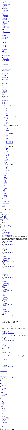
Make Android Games (11, 142)
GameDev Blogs (3, 409)
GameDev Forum (3, 408)
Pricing (2, 389)
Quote (6, 245)
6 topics (5, 243)
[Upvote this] (5, 244)
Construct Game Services (11, 125)
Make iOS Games (11, 143)
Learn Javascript (3, 395)
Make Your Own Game (4, 388)
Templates (6, 91)
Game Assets (3, 407)
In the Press (3, 404)
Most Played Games (8, 69)
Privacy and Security (7, 55)
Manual (6, 49)
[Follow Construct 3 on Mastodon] (4, 422)
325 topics (5, 232)
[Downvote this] (11, 244)
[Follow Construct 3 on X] (3, 420)
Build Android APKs (7, 36)
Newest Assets (7, 95)
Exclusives (5, 97)
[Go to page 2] (4, 222)
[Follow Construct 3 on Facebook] (5, 79)
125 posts (8, 297)
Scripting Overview (7, 32)
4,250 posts (8, 258)
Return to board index (5, 376)
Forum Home (6, 64)
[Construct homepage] (6, 1)
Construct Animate (9, 116)
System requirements (8, 31)
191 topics (5, 332)
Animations (6, 87)
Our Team (3, 403)
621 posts (8, 283)
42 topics (5, 283)
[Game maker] (6, 103)
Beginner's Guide (6, 35)
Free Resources (7, 54)
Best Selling (6, 96)
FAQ (2, 390)
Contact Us (4, 202)
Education (3, 51)
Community (3, 61)
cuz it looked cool (11, 326)
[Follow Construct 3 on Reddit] (4, 419)
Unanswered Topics (4, 205)
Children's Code (3, 426)
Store (2, 80)
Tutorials (5, 45)
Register (3, 102)
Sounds (7, 90)
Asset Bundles (6, 100)
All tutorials (5, 38)
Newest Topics (3, 206)
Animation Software (4, 385)
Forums (4, 184)
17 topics (5, 297)
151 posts (8, 243)
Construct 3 (9, 105)
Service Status (3, 427)
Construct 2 (7, 152)
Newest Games (6, 68)
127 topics (5, 258)
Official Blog (7, 73)
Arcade (4, 190)
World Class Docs (7, 59)
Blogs (3, 198)
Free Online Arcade (4, 410)
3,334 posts (8, 232)
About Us (3, 402)
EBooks (6, 88)
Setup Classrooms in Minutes (9, 58)
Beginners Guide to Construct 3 (12, 141)
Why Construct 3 (3, 393)
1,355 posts (8, 332)
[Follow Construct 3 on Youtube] (5, 77)
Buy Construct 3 (6, 83)
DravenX (3, 350)
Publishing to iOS (7, 37)
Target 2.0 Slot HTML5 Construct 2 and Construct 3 (6, 225)
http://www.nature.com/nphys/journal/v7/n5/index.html (7, 235)
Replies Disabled (5, 217)
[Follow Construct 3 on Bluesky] (5, 78)
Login (4, 102)
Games (5, 89)
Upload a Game (7, 70)
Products (3, 2)
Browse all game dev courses (7, 41)
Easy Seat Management (4, 394)
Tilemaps (6, 92)
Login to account (7, 203)
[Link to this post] (4, 233)
